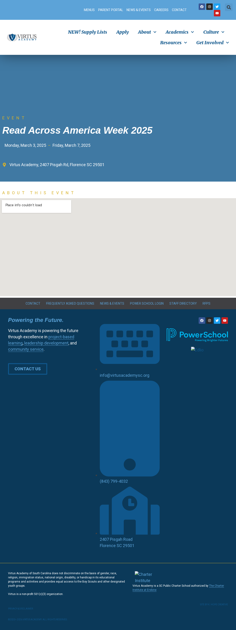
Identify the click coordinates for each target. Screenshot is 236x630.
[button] (229, 7)
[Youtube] (217, 13)
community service (26, 349)
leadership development (46, 343)
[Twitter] (217, 6)
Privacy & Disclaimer (20, 608)
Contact (179, 10)
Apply (122, 32)
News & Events (139, 10)
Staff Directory (183, 303)
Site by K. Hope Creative (214, 604)
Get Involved (210, 42)
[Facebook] (202, 6)
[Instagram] (209, 6)
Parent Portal (110, 10)
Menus (89, 10)
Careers (161, 10)
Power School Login (147, 303)
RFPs (206, 303)
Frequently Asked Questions (70, 303)
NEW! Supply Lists (87, 32)
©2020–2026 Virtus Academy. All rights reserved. (38, 619)
